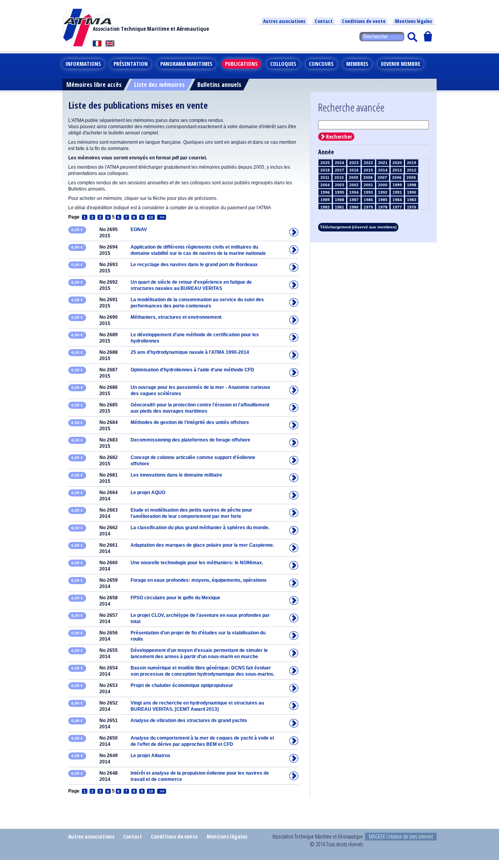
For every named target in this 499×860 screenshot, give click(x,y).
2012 (411, 170)
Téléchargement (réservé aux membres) (358, 227)
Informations (83, 63)
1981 (339, 207)
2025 (325, 163)
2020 (397, 163)
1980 (354, 207)
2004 (325, 185)
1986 (368, 200)
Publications (241, 63)
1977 (397, 207)
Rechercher (339, 136)
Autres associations (284, 21)
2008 (368, 177)
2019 (411, 163)
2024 (339, 163)
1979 (368, 207)
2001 (368, 185)
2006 (397, 177)
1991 (397, 192)
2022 (368, 163)
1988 (339, 200)
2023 (354, 163)
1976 (411, 207)
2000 (383, 185)
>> (162, 217)
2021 (383, 163)
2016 (354, 170)
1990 (411, 192)
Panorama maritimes (186, 63)
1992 (383, 192)
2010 (339, 177)
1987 (354, 200)
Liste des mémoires (159, 84)
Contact (324, 21)
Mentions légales (413, 21)
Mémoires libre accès (94, 84)
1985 (383, 200)
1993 (368, 192)
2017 (339, 170)
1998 (411, 185)
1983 (411, 200)
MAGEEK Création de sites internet (401, 836)
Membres (357, 63)
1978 (383, 207)
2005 (411, 177)
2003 (339, 185)
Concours (321, 63)
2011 (324, 177)
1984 (397, 200)
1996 (325, 192)
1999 (397, 185)
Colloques (283, 63)
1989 (325, 200)
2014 (383, 170)
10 (151, 217)
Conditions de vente (364, 21)
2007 (382, 177)
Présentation (130, 63)
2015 (368, 170)
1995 (339, 192)
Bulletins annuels (219, 84)
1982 (325, 207)
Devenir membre (400, 63)
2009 (353, 177)
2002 (354, 185)
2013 (397, 170)
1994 (354, 192)
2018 (325, 170)
